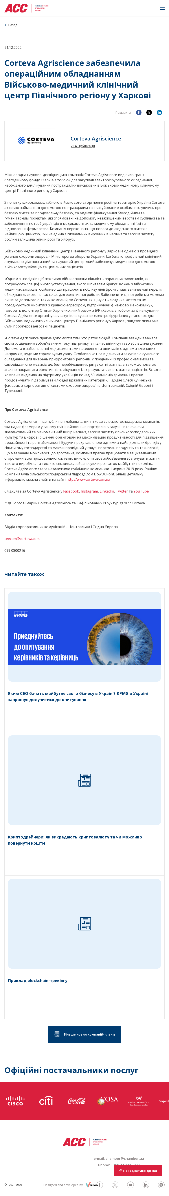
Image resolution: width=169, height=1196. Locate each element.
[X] (149, 112)
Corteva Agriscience (96, 138)
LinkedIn (107, 491)
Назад (12, 25)
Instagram (89, 491)
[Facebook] (139, 112)
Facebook (71, 491)
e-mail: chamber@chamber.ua (119, 1158)
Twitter (122, 491)
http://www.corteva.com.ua (88, 479)
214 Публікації (83, 146)
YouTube (141, 491)
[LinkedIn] (159, 112)
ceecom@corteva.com (22, 538)
